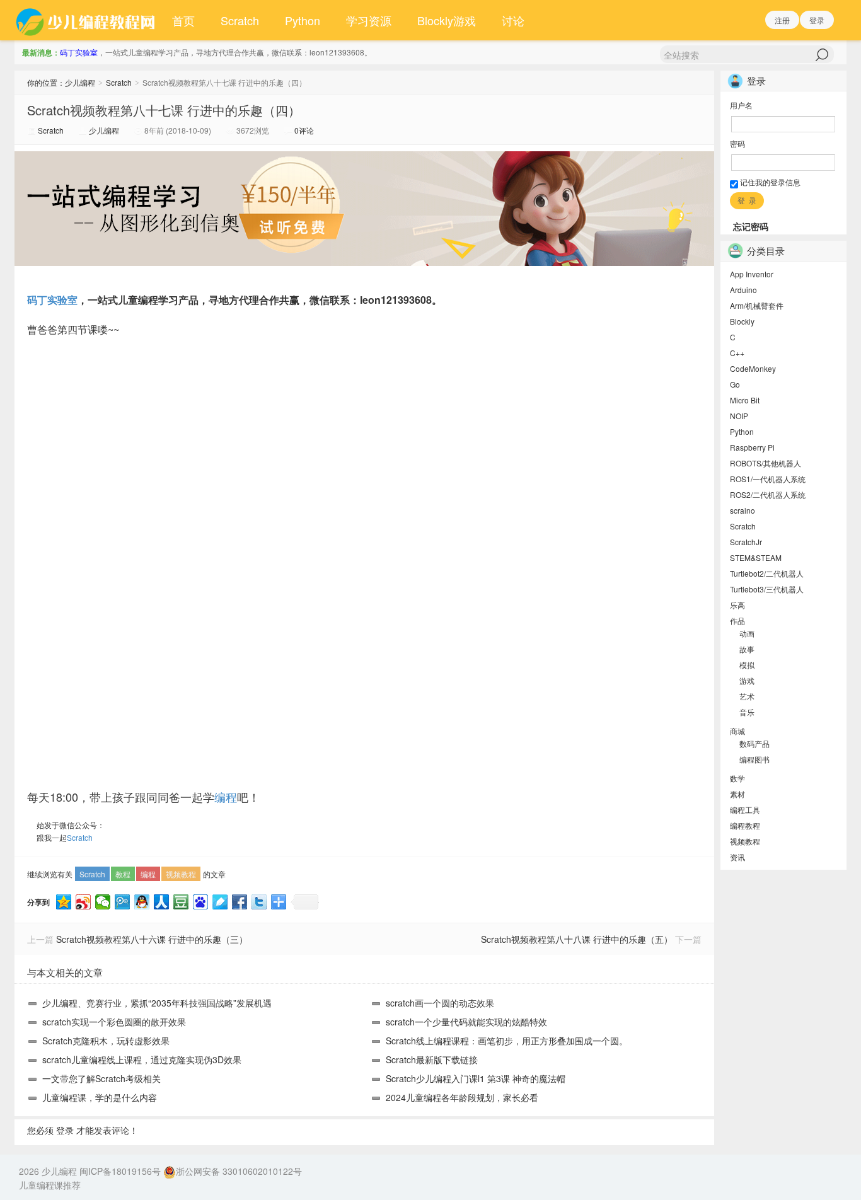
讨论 (513, 20)
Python (302, 20)
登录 (816, 19)
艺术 (746, 696)
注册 (782, 19)
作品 (737, 620)
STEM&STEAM (756, 557)
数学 (737, 778)
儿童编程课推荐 (50, 1185)
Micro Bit (745, 400)
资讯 (737, 856)
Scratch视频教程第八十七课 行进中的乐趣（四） (164, 110)
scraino (742, 510)
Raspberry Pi (752, 447)
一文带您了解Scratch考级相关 (101, 1078)
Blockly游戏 (446, 20)
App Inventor (751, 273)
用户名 (741, 105)
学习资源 (368, 20)
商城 (737, 730)
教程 (122, 873)
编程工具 (745, 809)
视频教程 (181, 873)
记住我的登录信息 (769, 181)
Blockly (742, 321)
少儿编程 (80, 82)
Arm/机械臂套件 (756, 305)
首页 (183, 20)
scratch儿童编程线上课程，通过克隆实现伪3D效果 (141, 1059)
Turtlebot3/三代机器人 (767, 589)
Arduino (743, 289)
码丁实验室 (79, 52)
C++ (737, 352)
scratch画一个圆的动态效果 (440, 1002)
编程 (225, 796)
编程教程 (745, 825)
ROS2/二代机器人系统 (768, 494)
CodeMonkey (753, 368)
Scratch (240, 20)
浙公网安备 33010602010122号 (239, 1171)
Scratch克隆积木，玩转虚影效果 (106, 1040)
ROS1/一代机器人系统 (768, 478)
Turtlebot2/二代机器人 (767, 573)
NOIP (739, 415)
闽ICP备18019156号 (120, 1171)
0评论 (304, 130)
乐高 (737, 604)
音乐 (746, 712)
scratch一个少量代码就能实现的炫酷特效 (466, 1021)
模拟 (746, 664)
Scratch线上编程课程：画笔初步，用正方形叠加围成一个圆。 (507, 1040)
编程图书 (754, 759)
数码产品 (754, 743)
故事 (746, 648)
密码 (737, 143)
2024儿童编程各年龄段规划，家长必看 (462, 1097)
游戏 (746, 680)
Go (735, 384)
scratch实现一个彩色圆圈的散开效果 (114, 1021)
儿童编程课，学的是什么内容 (99, 1097)
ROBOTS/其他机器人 (765, 463)
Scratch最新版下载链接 (432, 1059)
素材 (737, 793)
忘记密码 (750, 226)
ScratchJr (746, 541)
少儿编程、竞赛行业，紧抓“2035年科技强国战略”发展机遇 (157, 1002)
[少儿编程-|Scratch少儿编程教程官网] (86, 20)
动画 (746, 633)
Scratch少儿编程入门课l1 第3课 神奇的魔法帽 (475, 1078)
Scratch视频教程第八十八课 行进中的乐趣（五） (577, 939)
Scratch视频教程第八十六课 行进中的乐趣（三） (152, 939)
